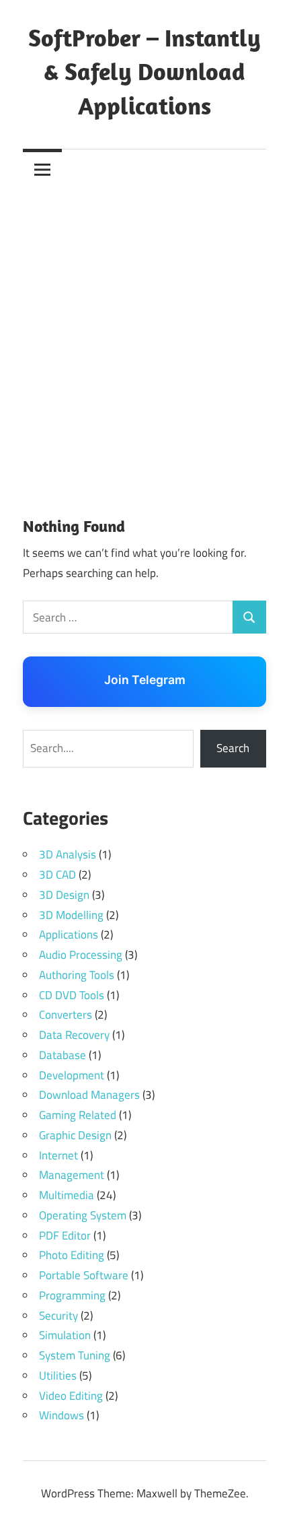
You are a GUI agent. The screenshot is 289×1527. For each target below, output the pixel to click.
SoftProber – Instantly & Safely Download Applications (144, 71)
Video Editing (71, 1395)
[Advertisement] (144, 340)
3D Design (64, 895)
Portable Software (83, 1275)
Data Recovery (74, 1035)
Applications (68, 934)
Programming (72, 1295)
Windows (61, 1415)
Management (71, 1175)
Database (62, 1055)
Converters (65, 1014)
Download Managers (89, 1095)
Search (232, 748)
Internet (58, 1155)
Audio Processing (80, 954)
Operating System (82, 1215)
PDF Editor (65, 1235)
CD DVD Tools (71, 995)
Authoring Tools (76, 975)
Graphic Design (75, 1135)
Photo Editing (71, 1255)
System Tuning (74, 1355)
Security (58, 1315)
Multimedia (66, 1195)
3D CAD (57, 874)
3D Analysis (67, 854)
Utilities (58, 1375)
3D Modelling (71, 915)
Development (71, 1075)
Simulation (65, 1335)
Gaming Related (77, 1115)
